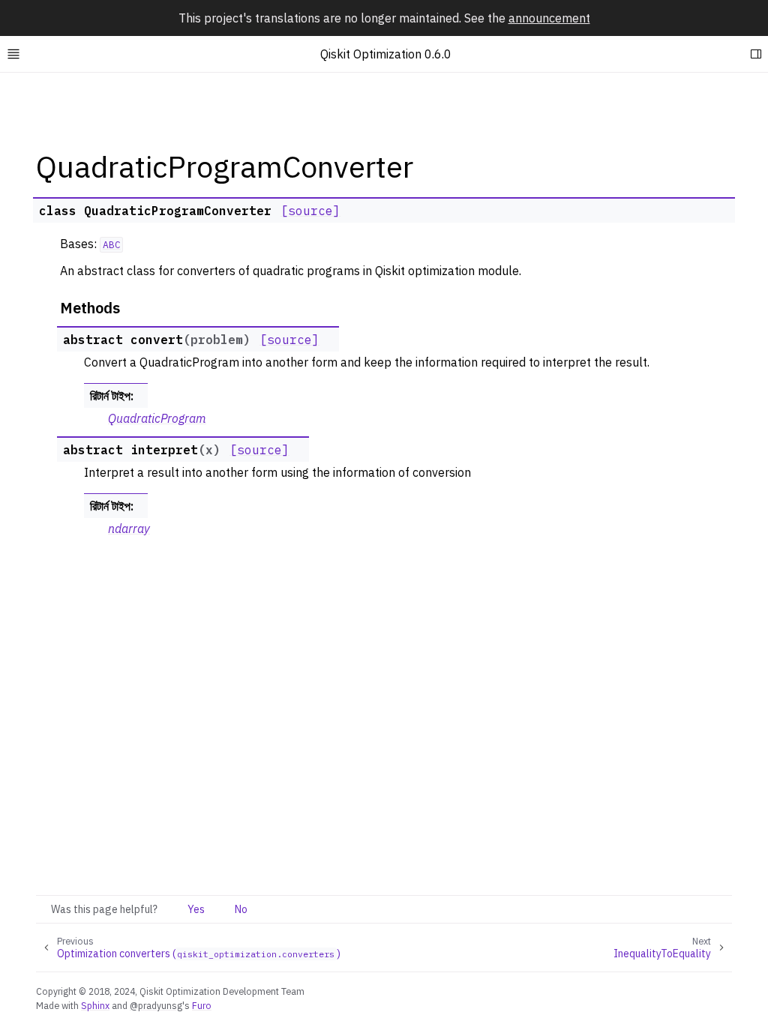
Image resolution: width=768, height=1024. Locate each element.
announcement (549, 17)
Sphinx (95, 1005)
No (241, 909)
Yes (196, 909)
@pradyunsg (156, 1005)
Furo (202, 1005)
